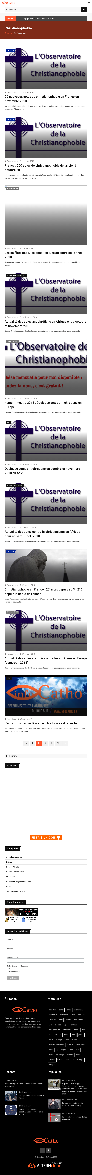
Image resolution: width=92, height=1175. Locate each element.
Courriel (10, 939)
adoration (52, 1010)
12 (58, 743)
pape (51, 1050)
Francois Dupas (12, 92)
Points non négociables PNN (18, 882)
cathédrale (64, 1015)
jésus (51, 1040)
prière (51, 1055)
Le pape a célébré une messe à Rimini (39, 18)
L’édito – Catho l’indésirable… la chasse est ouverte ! (41, 723)
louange (59, 1040)
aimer (61, 1010)
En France (10, 877)
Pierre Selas (11, 719)
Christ (73, 1015)
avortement (78, 1010)
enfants (74, 1025)
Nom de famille (13, 957)
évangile (80, 1060)
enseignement (54, 1030)
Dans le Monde (12, 867)
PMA (77, 1050)
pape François (61, 1050)
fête (74, 1035)
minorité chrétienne (56, 1045)
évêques (52, 1065)
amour (68, 1010)
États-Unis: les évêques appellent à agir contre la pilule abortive (31, 1111)
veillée (60, 1060)
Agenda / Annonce (14, 857)
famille (76, 1030)
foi (50, 1035)
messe (74, 1040)
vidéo (67, 1060)
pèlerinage (60, 1055)
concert (68, 1020)
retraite (70, 1055)
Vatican (52, 1060)
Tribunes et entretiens (15, 891)
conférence (78, 1020)
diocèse (58, 1025)
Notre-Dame (80, 1045)
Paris (71, 1050)
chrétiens (81, 1015)
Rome (8, 887)
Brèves (9, 862)
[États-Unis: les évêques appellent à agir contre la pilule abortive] (11, 1110)
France (66, 1035)
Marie (67, 1040)
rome (78, 1055)
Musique (70, 1045)
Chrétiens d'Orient (56, 1020)
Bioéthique (53, 1015)
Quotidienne (13, 969)
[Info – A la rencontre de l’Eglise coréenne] (54, 1117)
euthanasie (67, 1030)
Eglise (66, 1025)
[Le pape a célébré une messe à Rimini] (11, 1096)
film (83, 1030)
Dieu (50, 1025)
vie (73, 1060)
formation (57, 1035)
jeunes (80, 1035)
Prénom (10, 948)
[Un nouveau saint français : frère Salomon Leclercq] (54, 1104)
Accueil (9, 33)
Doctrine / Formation (15, 872)
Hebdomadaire (14, 972)
